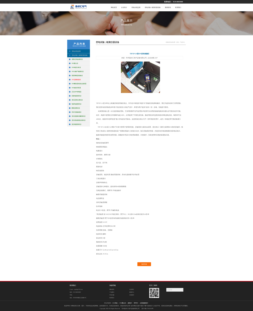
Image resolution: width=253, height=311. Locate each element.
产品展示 (112, 292)
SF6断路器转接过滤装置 (79, 83)
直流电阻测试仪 (76, 124)
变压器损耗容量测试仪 (78, 116)
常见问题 (112, 295)
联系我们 (178, 7)
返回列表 (144, 264)
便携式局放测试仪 (77, 59)
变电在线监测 (135, 7)
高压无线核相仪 (76, 112)
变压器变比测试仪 (77, 100)
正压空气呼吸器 (76, 92)
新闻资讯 (168, 7)
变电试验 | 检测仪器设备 (153, 7)
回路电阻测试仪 (76, 96)
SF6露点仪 (75, 63)
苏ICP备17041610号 (147, 308)
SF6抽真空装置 (76, 88)
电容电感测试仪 (76, 104)
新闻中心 (131, 292)
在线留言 (131, 295)
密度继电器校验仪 (77, 75)
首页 (177, 42)
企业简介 (124, 7)
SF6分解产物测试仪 (78, 71)
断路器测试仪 (76, 108)
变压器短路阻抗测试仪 (78, 120)
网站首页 (114, 7)
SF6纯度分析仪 (76, 67)
